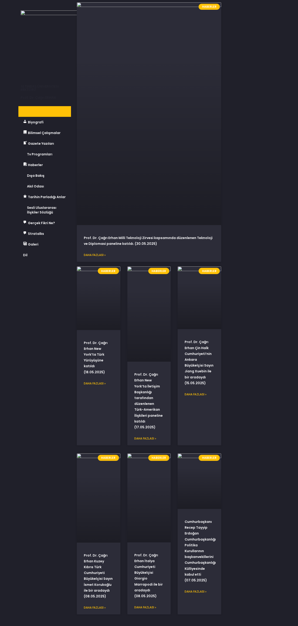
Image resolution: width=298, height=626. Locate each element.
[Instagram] (62, 271)
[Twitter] (37, 271)
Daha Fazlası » (95, 255)
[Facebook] (24, 271)
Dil (25, 255)
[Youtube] (50, 271)
